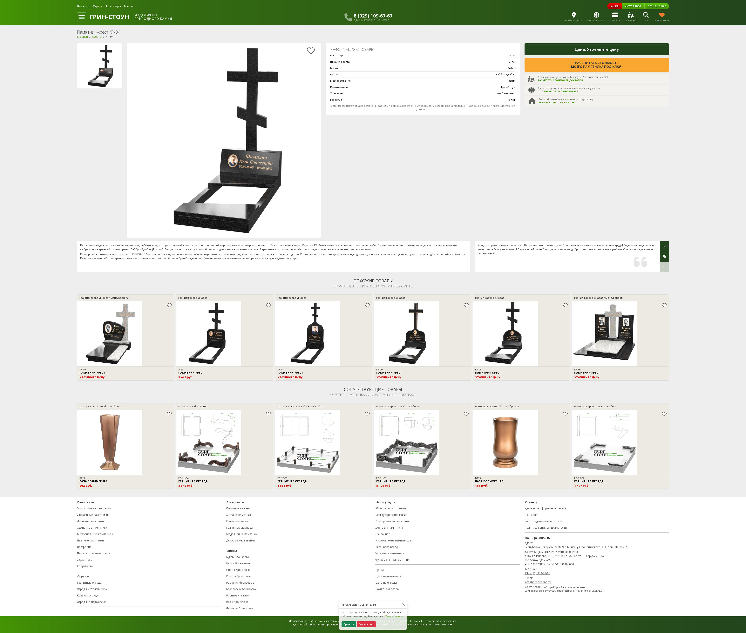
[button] (664, 267)
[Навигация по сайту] (81, 17)
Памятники (85, 502)
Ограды (83, 576)
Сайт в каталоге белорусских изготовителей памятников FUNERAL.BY (564, 590)
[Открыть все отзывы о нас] (664, 256)
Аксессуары (113, 6)
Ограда (98, 6)
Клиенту (531, 502)
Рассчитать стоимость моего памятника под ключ (596, 65)
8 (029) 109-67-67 (373, 16)
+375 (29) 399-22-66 (537, 573)
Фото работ (633, 6)
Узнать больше (394, 616)
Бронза (128, 6)
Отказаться (366, 624)
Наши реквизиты (538, 538)
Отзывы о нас (657, 6)
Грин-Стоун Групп (549, 587)
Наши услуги (385, 502)
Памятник (83, 6)
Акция (614, 6)
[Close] (404, 605)
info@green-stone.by (538, 582)
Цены (380, 570)
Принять (349, 624)
